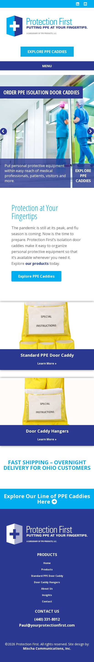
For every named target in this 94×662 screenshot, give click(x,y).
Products (47, 569)
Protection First (47, 26)
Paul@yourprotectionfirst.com (47, 625)
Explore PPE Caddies (47, 51)
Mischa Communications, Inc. (47, 648)
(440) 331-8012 (47, 619)
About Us (47, 588)
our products (37, 263)
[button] (3, 131)
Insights (47, 595)
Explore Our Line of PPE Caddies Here (47, 498)
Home (47, 563)
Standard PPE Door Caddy (47, 355)
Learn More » (47, 363)
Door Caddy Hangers (47, 431)
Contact (47, 601)
